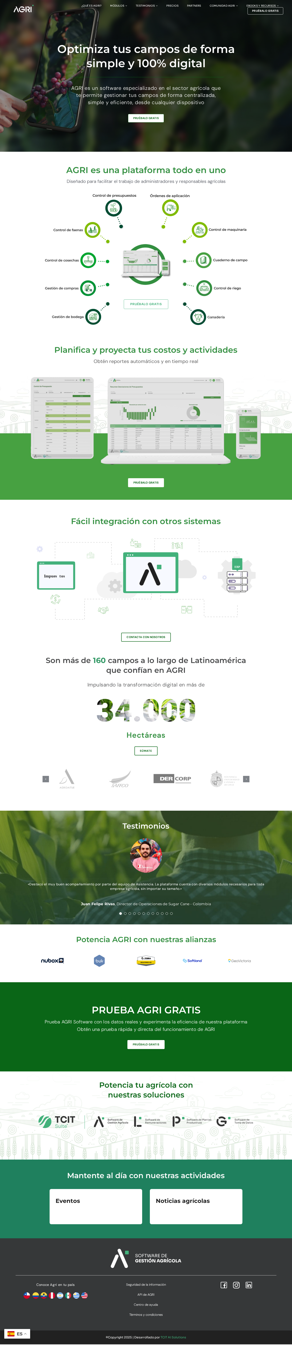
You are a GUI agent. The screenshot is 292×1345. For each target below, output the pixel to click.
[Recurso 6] (215, 282)
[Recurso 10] (76, 303)
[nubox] (52, 956)
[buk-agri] (99, 956)
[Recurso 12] (170, 193)
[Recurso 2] (76, 222)
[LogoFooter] (146, 1250)
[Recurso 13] (114, 193)
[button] (46, 779)
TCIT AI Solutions (173, 1337)
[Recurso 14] (215, 222)
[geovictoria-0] (239, 955)
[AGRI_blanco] (23, 6)
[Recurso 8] (76, 254)
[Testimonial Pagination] (120, 913)
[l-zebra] (146, 956)
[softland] (192, 956)
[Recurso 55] (76, 282)
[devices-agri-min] (146, 375)
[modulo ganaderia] (215, 303)
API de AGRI (145, 1295)
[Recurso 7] (215, 253)
